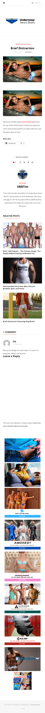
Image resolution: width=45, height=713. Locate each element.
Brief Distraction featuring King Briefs (19, 321)
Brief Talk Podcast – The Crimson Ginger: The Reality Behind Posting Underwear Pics (22, 252)
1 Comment (28, 52)
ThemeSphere (35, 705)
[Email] (32, 162)
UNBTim (22, 187)
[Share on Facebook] (20, 162)
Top (23, 708)
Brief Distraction (23, 44)
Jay (14, 341)
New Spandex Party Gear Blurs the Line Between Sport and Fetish (19, 287)
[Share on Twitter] (24, 162)
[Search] (32, 3)
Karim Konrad (27, 122)
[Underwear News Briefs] (23, 21)
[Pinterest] (28, 162)
